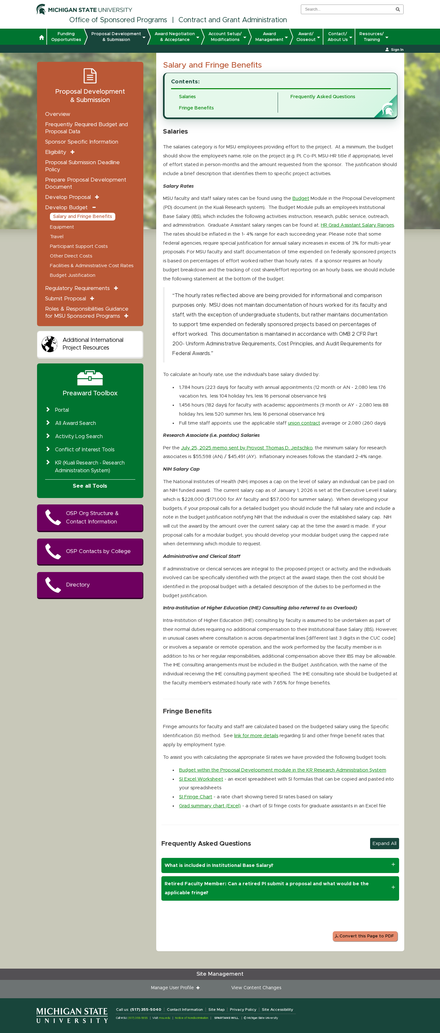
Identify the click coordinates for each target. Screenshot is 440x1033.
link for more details (256, 735)
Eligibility (55, 152)
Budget (300, 198)
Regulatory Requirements (77, 288)
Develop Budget (66, 207)
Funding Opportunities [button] (66, 37)
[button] (41, 38)
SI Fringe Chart (195, 796)
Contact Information (185, 1009)
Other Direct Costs (71, 256)
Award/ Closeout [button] (306, 37)
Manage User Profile (173, 988)
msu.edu (164, 1018)
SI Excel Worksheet (201, 779)
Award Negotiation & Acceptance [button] (175, 37)
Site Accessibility (277, 1009)
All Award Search (75, 423)
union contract (304, 423)
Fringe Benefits (196, 108)
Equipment (62, 227)
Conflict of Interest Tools (85, 449)
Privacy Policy (243, 1009)
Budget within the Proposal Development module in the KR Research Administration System (282, 770)
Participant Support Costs (79, 246)
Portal (62, 410)
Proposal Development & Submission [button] (116, 37)
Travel (56, 236)
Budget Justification (72, 275)
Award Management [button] (269, 37)
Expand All (385, 843)
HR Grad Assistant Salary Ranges (357, 225)
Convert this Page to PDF (367, 936)
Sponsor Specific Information (81, 142)
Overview (57, 114)
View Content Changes (256, 988)
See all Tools (90, 486)
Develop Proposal (68, 197)
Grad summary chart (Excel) (210, 805)
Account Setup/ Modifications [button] (225, 37)
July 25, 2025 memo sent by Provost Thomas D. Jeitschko (246, 448)
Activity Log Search (79, 436)
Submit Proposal (65, 298)
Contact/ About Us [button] (338, 37)
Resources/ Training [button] (371, 37)
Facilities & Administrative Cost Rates (91, 265)
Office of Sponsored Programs (118, 20)
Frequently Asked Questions (323, 96)
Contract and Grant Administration (232, 20)
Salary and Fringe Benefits (82, 216)
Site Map (216, 1009)
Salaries (187, 96)
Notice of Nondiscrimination (191, 1018)
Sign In (397, 50)
